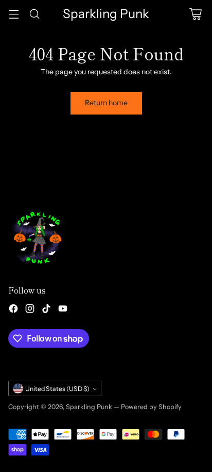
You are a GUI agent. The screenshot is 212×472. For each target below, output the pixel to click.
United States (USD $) (57, 389)
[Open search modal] (34, 13)
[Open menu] (13, 13)
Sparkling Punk (89, 407)
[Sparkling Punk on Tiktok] (46, 310)
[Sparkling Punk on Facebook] (13, 310)
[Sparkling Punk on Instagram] (30, 310)
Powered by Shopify (151, 407)
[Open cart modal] (195, 13)
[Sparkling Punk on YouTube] (63, 310)
